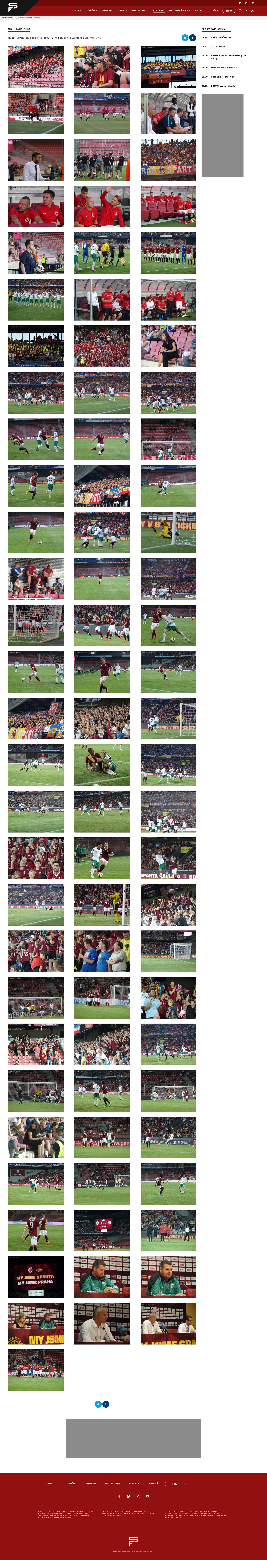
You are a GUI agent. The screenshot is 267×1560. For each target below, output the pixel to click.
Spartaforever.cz (8, 18)
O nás (213, 11)
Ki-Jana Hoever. (219, 46)
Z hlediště (200, 11)
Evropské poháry (25, 18)
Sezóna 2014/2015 (41, 18)
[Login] (254, 10)
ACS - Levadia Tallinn (19, 29)
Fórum (78, 11)
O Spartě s (154, 1484)
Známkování (107, 11)
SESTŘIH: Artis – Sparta (223, 86)
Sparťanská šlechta (179, 11)
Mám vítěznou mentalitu (224, 67)
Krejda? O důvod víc (221, 37)
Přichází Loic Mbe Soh (222, 77)
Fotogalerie (159, 11)
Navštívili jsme (139, 11)
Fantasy (122, 11)
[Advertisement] (222, 135)
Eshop (229, 11)
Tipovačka (90, 11)
